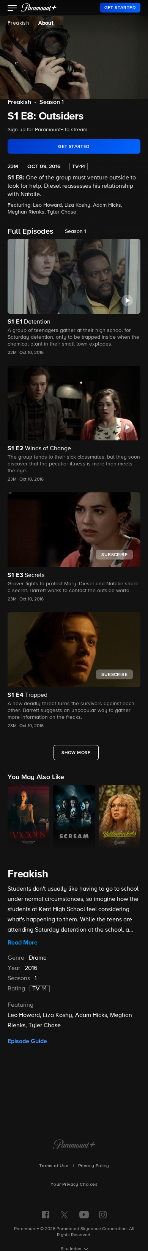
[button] (12, 9)
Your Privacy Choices (74, 1184)
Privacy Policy (93, 1166)
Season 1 (51, 102)
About (45, 23)
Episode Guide (27, 1041)
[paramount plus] (39, 7)
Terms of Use (54, 1166)
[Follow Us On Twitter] (64, 1214)
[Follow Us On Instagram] (103, 1214)
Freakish (18, 23)
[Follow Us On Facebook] (45, 1214)
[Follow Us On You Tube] (84, 1214)
